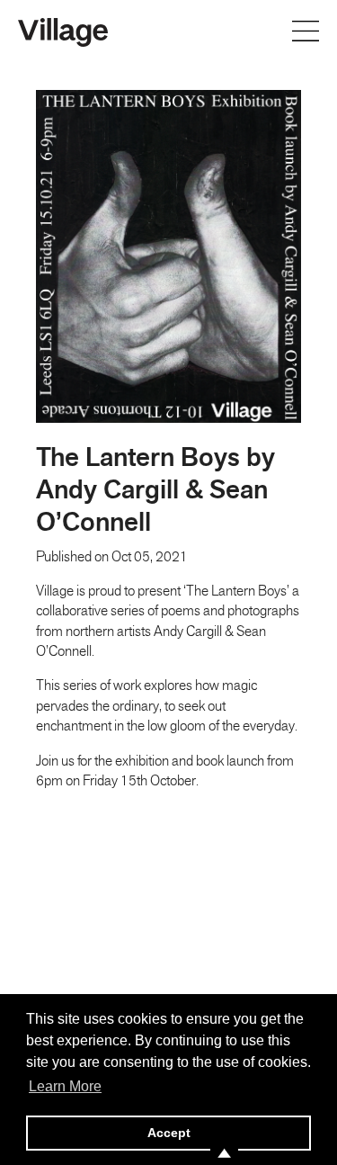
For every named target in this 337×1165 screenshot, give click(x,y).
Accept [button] (169, 1132)
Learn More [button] (65, 1086)
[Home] (63, 30)
